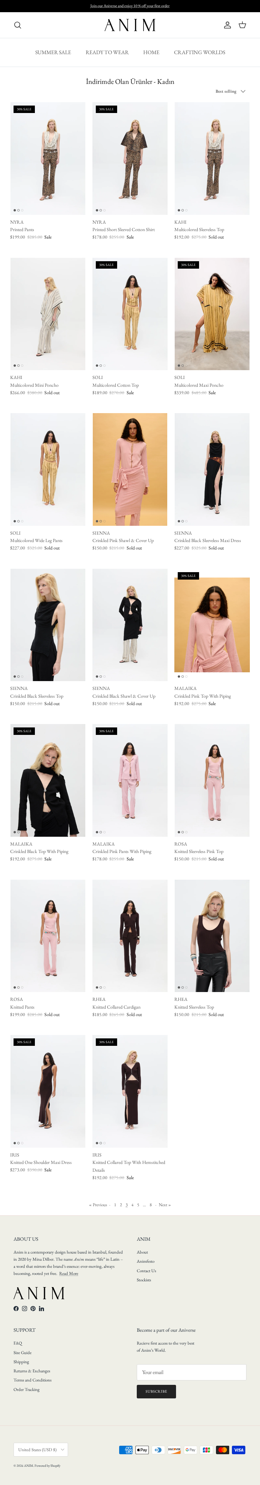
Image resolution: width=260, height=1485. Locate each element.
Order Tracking (27, 1389)
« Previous (98, 1205)
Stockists (144, 1280)
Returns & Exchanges (32, 1371)
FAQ (18, 1343)
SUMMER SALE (53, 52)
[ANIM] (130, 25)
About (142, 1252)
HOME (151, 52)
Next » (165, 1205)
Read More (68, 1273)
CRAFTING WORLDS (199, 52)
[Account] (226, 25)
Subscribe (156, 1391)
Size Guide (22, 1352)
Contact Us (146, 1271)
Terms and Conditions (32, 1380)
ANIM (28, 1465)
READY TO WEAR (107, 52)
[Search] (18, 25)
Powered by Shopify (47, 1465)
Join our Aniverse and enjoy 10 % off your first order (130, 5)
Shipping (21, 1362)
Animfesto (145, 1261)
